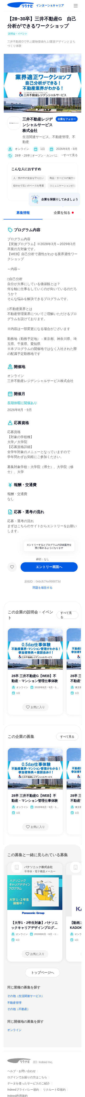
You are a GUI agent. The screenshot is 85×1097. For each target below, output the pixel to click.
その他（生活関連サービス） (25, 996)
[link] (16, 867)
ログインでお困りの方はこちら (27, 1077)
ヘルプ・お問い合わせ (21, 1071)
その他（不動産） (18, 1009)
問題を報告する (42, 587)
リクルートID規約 (54, 1089)
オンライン (14, 1030)
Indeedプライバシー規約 (23, 1089)
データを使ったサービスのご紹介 (28, 1083)
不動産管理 (14, 1002)
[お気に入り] (12, 567)
